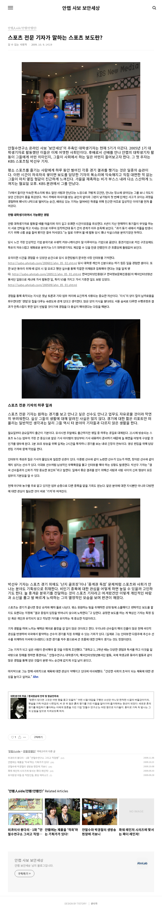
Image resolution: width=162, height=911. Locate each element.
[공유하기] (19, 737)
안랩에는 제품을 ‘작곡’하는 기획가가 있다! (28, 762)
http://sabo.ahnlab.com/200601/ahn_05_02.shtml (42, 263)
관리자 (94, 903)
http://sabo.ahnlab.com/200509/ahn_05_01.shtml (42, 285)
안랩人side (14, 751)
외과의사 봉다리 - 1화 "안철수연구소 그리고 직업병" (33, 757)
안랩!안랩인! (29, 751)
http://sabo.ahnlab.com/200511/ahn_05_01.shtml (46, 274)
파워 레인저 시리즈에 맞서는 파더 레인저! (28, 770)
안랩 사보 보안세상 (81, 8)
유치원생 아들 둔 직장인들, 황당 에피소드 (28, 775)
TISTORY (82, 903)
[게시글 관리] (24, 737)
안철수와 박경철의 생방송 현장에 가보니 (27, 766)
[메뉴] (10, 8)
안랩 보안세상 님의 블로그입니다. (34, 865)
